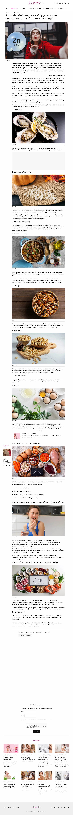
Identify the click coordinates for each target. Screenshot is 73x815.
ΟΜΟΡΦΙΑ (7, 12)
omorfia (21, 632)
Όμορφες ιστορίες (42, 754)
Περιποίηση (10, 781)
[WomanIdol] (36, 3)
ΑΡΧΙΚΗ (5, 807)
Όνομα (22, 711)
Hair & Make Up (24, 754)
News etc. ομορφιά (26, 433)
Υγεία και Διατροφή (14, 12)
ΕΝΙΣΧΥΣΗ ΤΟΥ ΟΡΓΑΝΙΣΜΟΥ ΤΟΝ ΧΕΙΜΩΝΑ (33, 632)
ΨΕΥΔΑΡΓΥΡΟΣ (46, 632)
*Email (22, 715)
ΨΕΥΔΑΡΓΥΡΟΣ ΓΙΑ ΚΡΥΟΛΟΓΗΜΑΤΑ (25, 635)
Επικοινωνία (11, 807)
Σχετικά (17, 807)
